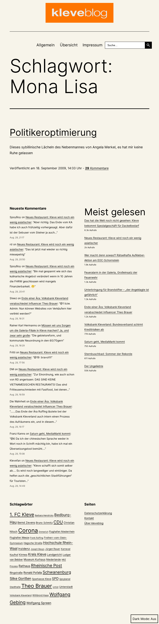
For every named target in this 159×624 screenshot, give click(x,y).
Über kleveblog (93, 523)
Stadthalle (15, 587)
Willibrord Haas (40, 595)
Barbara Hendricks (44, 515)
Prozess (14, 566)
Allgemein (45, 45)
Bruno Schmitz (44, 522)
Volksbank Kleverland (21, 595)
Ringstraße (16, 572)
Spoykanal (64, 579)
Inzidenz (24, 549)
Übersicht (69, 45)
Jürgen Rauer (52, 548)
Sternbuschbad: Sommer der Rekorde (108, 353)
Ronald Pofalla (32, 572)
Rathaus (24, 566)
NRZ (64, 559)
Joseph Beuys (37, 549)
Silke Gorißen (20, 578)
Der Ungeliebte (93, 366)
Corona (28, 530)
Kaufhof (14, 554)
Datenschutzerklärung (98, 513)
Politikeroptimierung (53, 132)
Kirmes (23, 554)
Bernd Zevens (26, 522)
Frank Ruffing (36, 538)
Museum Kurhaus (34, 559)
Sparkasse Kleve (41, 578)
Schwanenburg (57, 572)
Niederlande (53, 559)
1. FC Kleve (22, 514)
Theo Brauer (36, 586)
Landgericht (54, 554)
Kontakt (89, 518)
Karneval (65, 549)
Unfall (56, 587)
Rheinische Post (46, 565)
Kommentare (97, 168)
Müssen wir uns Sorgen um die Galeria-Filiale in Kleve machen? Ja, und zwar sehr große (40, 330)
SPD (55, 578)
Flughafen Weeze (19, 537)
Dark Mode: (141, 619)
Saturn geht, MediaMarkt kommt (50, 433)
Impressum (92, 45)
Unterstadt (66, 586)
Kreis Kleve (37, 554)
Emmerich (43, 532)
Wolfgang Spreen (38, 603)
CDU (58, 522)
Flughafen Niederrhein (61, 531)
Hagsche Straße (33, 543)
